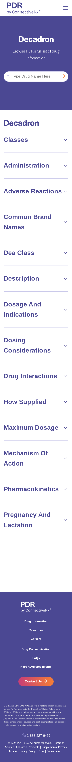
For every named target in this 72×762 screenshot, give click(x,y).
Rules (41, 751)
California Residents (27, 747)
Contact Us (33, 681)
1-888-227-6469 (38, 736)
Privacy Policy (27, 751)
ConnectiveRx (55, 751)
